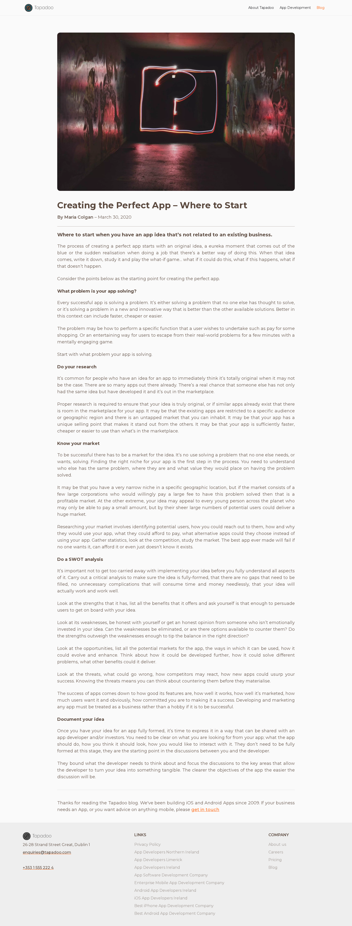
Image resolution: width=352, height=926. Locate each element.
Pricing (275, 860)
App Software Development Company (171, 875)
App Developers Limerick (158, 860)
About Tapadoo (261, 8)
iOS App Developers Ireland (160, 898)
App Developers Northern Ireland (166, 852)
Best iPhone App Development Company (174, 905)
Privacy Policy (147, 844)
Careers (275, 852)
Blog (320, 8)
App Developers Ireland (157, 867)
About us (277, 844)
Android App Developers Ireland (165, 890)
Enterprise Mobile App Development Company (179, 883)
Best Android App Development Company (174, 913)
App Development (295, 8)
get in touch (205, 809)
